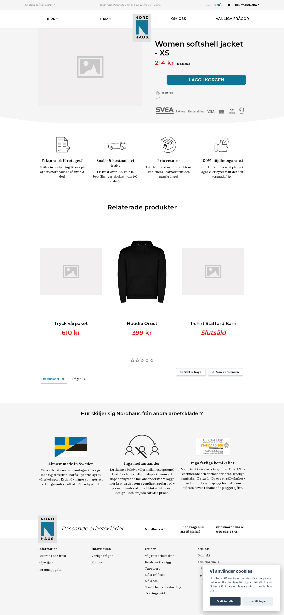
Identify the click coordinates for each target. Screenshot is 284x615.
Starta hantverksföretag (163, 587)
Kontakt (98, 562)
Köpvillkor (45, 563)
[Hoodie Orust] (142, 271)
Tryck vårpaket (71, 323)
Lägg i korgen (206, 80)
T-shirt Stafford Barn (213, 323)
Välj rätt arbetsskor (159, 556)
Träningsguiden (156, 593)
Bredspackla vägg (158, 562)
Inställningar (258, 601)
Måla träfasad (155, 575)
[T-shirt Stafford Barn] (213, 271)
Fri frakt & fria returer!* (40, 4)
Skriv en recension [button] (227, 372)
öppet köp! (167, 92)
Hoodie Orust (142, 323)
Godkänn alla (225, 601)
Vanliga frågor (232, 19)
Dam (104, 19)
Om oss (178, 19)
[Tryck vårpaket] (71, 271)
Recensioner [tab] (51, 379)
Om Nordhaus (208, 562)
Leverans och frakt (52, 556)
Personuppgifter (50, 570)
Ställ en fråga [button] (192, 372)
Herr (50, 19)
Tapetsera (152, 568)
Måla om (151, 581)
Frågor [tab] (76, 379)
